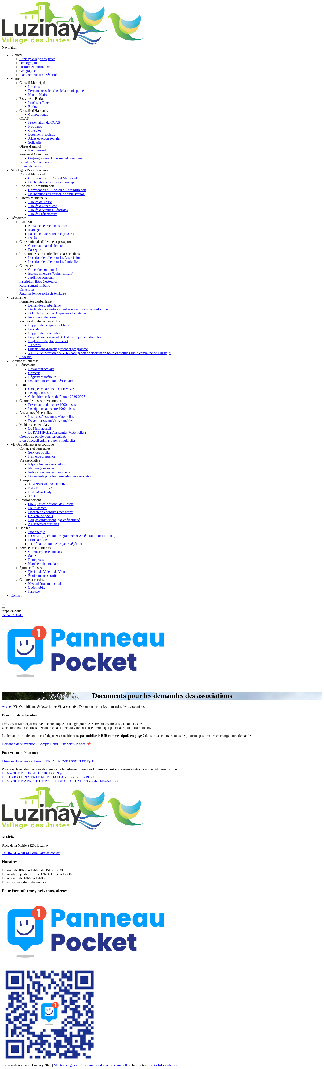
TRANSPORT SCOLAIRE (48, 484)
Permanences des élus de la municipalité (56, 91)
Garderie (34, 373)
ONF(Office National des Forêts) (51, 504)
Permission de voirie (42, 317)
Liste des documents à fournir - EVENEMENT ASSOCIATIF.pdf (48, 761)
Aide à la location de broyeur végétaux (55, 544)
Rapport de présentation (44, 333)
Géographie (27, 71)
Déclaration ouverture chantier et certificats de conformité (68, 309)
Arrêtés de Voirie (40, 202)
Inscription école (39, 393)
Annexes (34, 345)
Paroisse (34, 591)
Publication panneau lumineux (49, 472)
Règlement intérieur (42, 377)
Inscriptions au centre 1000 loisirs (51, 409)
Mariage (34, 230)
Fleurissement (37, 508)
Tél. (15, 853)
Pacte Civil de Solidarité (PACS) (51, 234)
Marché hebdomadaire (43, 564)
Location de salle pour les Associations (55, 257)
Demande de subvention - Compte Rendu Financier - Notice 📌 (46, 744)
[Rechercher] (3, 603)
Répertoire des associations (47, 464)
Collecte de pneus (40, 516)
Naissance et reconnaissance (47, 226)
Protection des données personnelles (105, 1065)
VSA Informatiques (163, 1065)
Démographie (28, 63)
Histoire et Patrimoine (34, 67)
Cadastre (25, 357)
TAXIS (33, 496)
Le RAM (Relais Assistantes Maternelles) (57, 432)
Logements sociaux (41, 134)
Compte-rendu (38, 114)
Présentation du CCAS (44, 122)
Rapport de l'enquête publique (49, 325)
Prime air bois (37, 540)
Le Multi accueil (39, 428)
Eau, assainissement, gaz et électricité (54, 520)
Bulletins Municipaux (34, 162)
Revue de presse (30, 166)
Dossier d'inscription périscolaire (50, 381)
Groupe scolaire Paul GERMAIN (51, 389)
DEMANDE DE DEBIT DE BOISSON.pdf (33, 773)
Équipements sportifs (42, 575)
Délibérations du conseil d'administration (56, 194)
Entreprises (36, 560)
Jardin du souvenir (41, 277)
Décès (32, 238)
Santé (32, 556)
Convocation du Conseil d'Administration (57, 190)
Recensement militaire (34, 285)
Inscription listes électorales (38, 281)
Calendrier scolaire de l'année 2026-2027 (56, 397)
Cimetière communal (42, 269)
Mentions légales (65, 1065)
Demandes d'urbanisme (44, 305)
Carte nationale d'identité (45, 246)
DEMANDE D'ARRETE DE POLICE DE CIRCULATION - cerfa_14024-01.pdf (60, 781)
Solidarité (34, 142)
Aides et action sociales (44, 138)
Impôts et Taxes (39, 102)
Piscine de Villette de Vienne (48, 571)
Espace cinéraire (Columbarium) (50, 273)
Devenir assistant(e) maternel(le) (50, 420)
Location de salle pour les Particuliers (54, 261)
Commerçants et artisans (45, 552)
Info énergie (36, 532)
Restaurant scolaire (41, 369)
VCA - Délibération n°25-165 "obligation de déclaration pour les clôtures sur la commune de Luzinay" (99, 353)
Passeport (34, 250)
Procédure (35, 329)
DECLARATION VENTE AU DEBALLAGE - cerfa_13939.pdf (48, 777)
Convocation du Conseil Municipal (52, 178)
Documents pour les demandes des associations (61, 476)
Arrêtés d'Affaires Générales (48, 210)
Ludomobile (36, 587)
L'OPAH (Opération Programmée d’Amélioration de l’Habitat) (71, 536)
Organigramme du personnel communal (55, 158)
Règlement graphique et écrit (48, 341)
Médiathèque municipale (45, 583)
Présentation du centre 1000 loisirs (52, 405)
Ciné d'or (34, 130)
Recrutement (37, 150)
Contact (16, 595)
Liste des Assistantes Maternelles (51, 416)
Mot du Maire (37, 94)
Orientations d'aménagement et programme (58, 349)
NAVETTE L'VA (40, 488)
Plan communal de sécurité (38, 75)
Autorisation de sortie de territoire (42, 293)
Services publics (39, 452)
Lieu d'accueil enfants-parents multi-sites (47, 440)
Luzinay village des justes (37, 59)
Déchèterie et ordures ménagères (50, 512)
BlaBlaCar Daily (40, 492)
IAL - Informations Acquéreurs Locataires (57, 313)
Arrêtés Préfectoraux (42, 214)
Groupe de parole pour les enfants (42, 436)
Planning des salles (41, 468)
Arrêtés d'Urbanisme (42, 206)
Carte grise (26, 289)
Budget (33, 106)
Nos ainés (35, 126)
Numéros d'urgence (41, 456)
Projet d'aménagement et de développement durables (64, 337)
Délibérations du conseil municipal (52, 182)
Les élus (34, 87)
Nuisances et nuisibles (43, 524)
